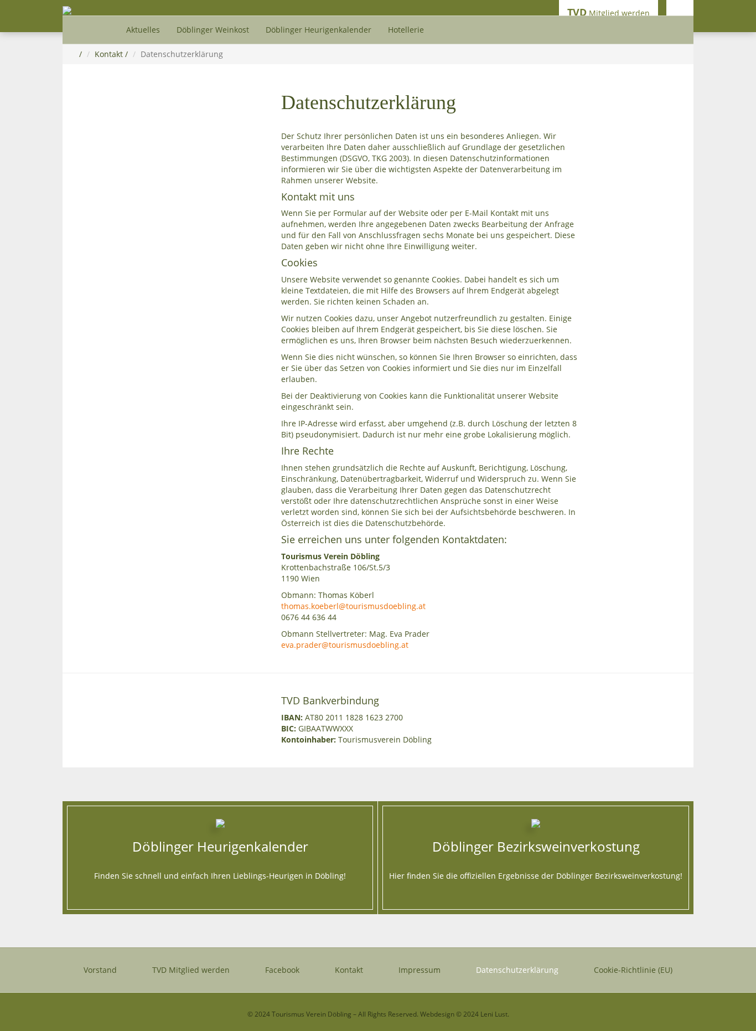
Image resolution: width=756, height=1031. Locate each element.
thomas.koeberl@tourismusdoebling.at (353, 606)
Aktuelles (143, 29)
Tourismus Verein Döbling (311, 1014)
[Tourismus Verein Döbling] (67, 9)
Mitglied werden (608, 12)
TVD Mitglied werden (191, 970)
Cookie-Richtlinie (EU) (633, 970)
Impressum (419, 970)
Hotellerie (406, 29)
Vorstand (100, 970)
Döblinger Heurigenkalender (318, 29)
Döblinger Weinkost (213, 29)
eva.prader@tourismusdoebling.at (344, 645)
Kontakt (109, 54)
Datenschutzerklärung (517, 970)
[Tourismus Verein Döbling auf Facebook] (679, 12)
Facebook (282, 970)
